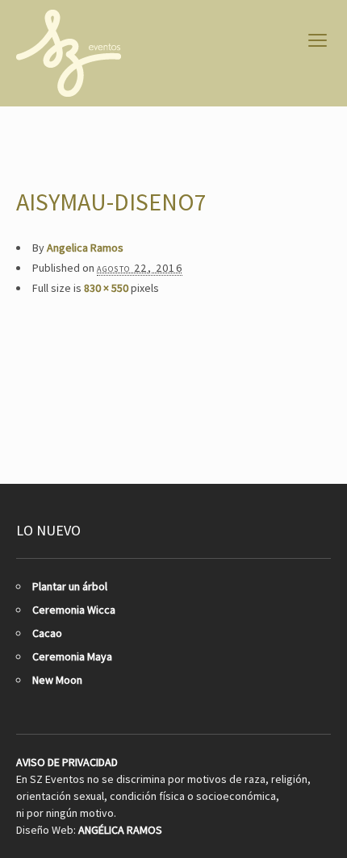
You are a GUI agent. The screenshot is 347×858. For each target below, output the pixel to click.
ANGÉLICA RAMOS (120, 830)
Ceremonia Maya (72, 656)
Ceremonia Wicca (73, 609)
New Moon (57, 680)
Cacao (47, 633)
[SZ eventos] (68, 53)
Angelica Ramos (85, 247)
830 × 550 (106, 288)
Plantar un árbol (69, 586)
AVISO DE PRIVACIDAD (67, 762)
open (318, 40)
